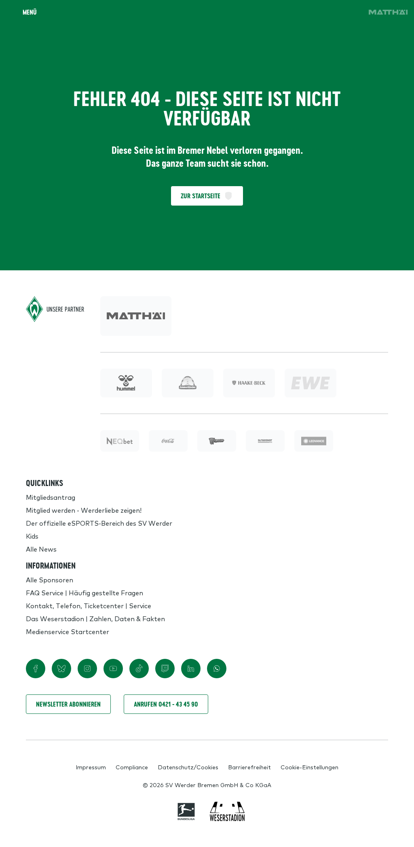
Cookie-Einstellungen (309, 767)
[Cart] (330, 12)
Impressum (91, 767)
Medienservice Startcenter (67, 631)
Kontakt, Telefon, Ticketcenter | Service (88, 605)
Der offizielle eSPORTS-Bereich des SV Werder (99, 523)
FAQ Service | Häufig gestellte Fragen (84, 592)
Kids (32, 536)
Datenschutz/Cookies (188, 767)
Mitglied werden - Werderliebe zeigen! (84, 510)
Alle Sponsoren (49, 579)
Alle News (41, 549)
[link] (388, 12)
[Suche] (307, 12)
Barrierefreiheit (249, 767)
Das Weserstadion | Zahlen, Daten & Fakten (95, 618)
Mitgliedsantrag (50, 497)
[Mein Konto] (352, 12)
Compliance (132, 767)
